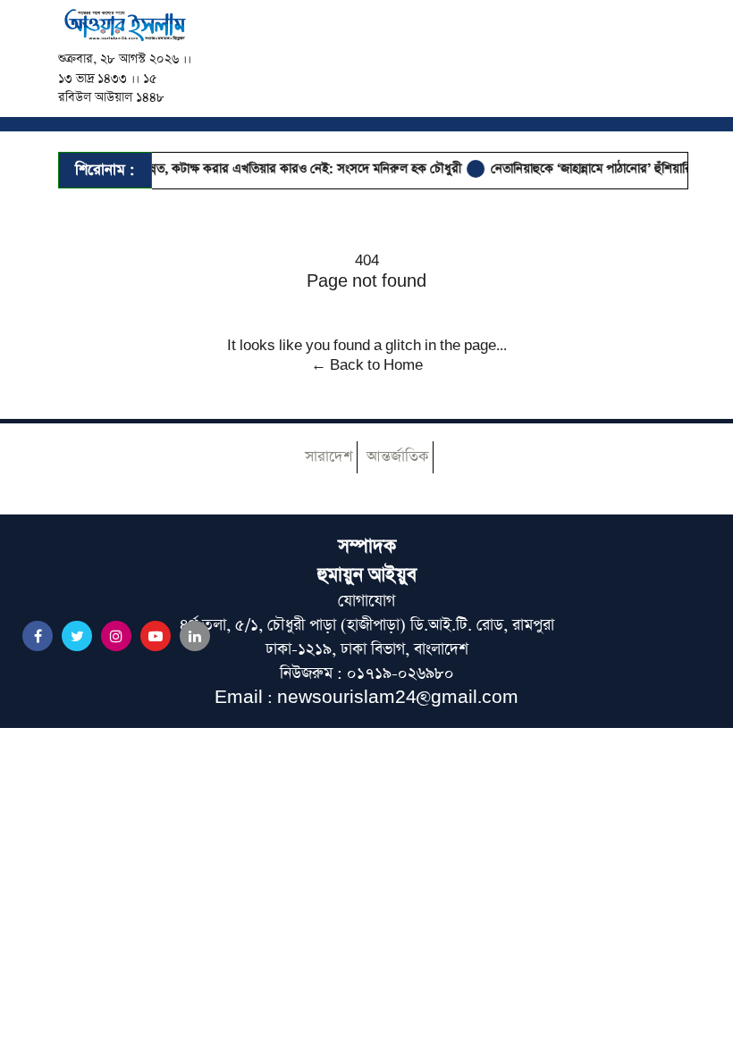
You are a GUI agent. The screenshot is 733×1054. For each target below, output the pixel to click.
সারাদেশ (328, 457)
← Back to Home (367, 365)
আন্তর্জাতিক (397, 457)
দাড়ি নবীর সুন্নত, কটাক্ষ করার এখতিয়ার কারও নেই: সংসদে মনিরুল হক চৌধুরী (268, 169)
